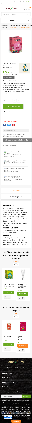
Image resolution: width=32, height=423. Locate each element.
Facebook (4, 125)
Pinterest (13, 125)
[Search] (28, 14)
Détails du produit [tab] (16, 197)
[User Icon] (25, 9)
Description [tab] (16, 190)
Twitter (9, 125)
